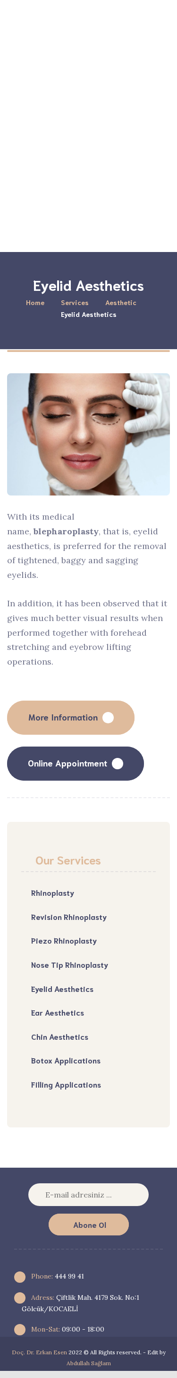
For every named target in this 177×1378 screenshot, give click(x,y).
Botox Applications (66, 1060)
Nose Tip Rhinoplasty (69, 964)
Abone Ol (89, 1224)
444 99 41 (56, 1276)
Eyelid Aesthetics (62, 988)
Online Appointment (67, 762)
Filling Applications (66, 1084)
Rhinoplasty (52, 892)
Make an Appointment (100, 227)
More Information (63, 716)
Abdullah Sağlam (89, 1363)
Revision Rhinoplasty (69, 916)
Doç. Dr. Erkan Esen (39, 1352)
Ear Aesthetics (57, 1012)
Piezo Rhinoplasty (64, 940)
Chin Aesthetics (59, 1036)
